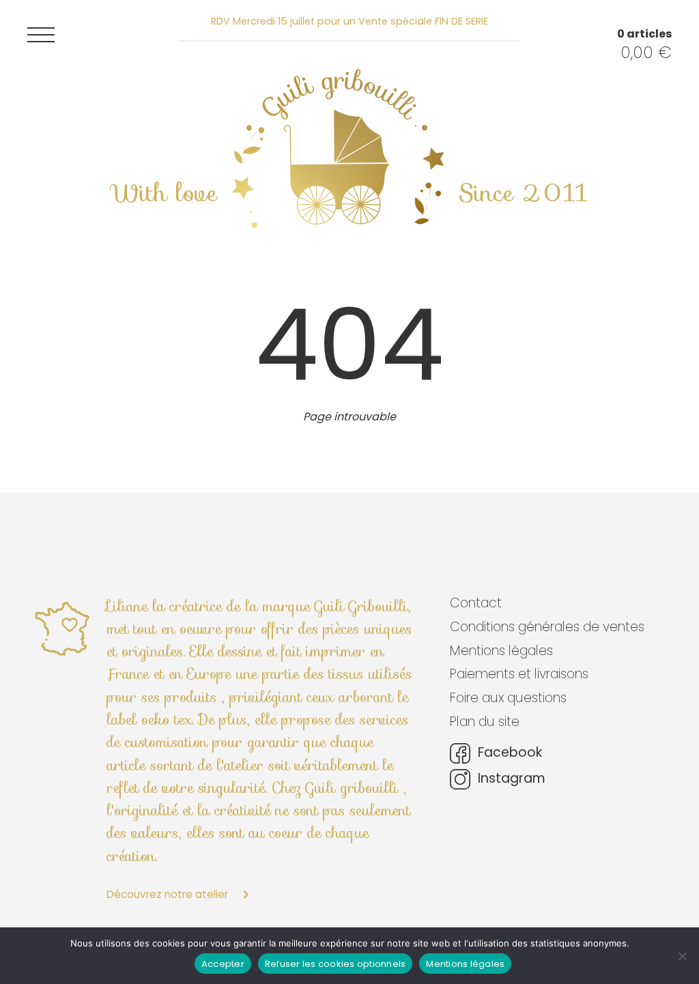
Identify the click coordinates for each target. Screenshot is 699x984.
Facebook (508, 753)
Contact (476, 603)
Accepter (222, 963)
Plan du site (484, 721)
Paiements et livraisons (519, 674)
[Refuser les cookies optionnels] (682, 956)
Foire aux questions (508, 698)
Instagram (509, 778)
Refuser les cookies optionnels (335, 963)
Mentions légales (501, 650)
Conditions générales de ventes (547, 627)
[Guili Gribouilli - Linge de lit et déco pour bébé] (338, 148)
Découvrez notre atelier (168, 894)
